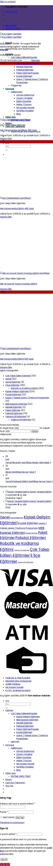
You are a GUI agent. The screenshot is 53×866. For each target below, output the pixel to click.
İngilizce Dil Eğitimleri (21, 419)
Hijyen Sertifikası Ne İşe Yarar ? (20, 472)
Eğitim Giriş (10, 117)
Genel (8, 378)
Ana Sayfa (5, 43)
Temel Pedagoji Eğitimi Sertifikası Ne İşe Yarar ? (29, 481)
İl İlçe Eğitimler (12, 385)
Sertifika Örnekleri (25, 110)
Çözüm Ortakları (24, 98)
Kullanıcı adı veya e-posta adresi (17, 803)
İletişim (8, 123)
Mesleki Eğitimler (24, 66)
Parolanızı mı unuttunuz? (12, 822)
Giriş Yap (19, 817)
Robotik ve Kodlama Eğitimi (24, 388)
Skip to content (8, 1)
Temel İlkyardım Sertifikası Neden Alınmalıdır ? (28, 462)
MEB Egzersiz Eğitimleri (27, 63)
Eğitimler (9, 710)
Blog (18, 113)
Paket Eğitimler (23, 73)
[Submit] (6, 150)
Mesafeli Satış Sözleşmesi (18, 681)
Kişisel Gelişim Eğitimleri (17, 391)
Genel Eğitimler (13, 382)
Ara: (7, 143)
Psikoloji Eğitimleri (24, 69)
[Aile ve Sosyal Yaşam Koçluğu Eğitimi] (24, 273)
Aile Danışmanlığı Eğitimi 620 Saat (17, 358)
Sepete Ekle (6, 138)
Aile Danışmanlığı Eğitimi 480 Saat (17, 208)
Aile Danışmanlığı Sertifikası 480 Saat (18, 130)
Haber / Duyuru (24, 104)
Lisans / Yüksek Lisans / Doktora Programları (27, 397)
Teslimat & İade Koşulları (17, 677)
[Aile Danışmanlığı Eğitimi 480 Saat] (15, 198)
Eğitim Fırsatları (23, 101)
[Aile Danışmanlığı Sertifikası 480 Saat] (15, 119)
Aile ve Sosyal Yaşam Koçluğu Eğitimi (18, 283)
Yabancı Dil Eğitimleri (15, 416)
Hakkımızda (16, 91)
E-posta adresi (8, 834)
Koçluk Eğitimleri (24, 76)
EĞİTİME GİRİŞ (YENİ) (21, 776)
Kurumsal (9, 89)
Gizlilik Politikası (12, 684)
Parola (4, 812)
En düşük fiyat (7, 428)
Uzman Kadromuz (25, 95)
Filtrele (34, 431)
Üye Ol (4, 859)
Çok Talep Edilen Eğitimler (18, 375)
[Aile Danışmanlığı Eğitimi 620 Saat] (15, 348)
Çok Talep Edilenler (20, 57)
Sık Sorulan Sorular (25, 107)
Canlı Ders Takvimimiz (15, 782)
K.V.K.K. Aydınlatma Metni (17, 690)
